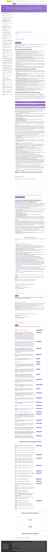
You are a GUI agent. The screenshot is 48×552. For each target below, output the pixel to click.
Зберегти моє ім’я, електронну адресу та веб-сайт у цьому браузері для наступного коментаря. (29, 195)
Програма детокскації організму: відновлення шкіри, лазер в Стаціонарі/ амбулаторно (7, 80)
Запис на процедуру (39, 379)
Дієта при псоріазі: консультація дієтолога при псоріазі (6, 30)
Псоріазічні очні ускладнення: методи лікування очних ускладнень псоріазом (7, 40)
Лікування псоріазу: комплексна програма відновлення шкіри (6, 32)
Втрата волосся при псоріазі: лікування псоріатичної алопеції (7, 56)
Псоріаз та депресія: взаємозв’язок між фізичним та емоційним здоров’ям (7, 60)
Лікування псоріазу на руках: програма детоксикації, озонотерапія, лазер (7, 70)
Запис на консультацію (39, 384)
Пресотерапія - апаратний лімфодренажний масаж (23, 266)
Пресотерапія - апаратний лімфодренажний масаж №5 (26, 423)
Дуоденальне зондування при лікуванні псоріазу (7, 85)
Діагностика (17, 537)
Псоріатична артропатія (19, 63)
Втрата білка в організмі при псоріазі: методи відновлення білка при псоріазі (7, 50)
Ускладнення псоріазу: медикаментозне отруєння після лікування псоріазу (7, 65)
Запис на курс (38, 369)
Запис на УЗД (38, 358)
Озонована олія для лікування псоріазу (7, 89)
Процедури (22, 537)
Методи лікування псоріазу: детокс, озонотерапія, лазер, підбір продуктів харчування (7, 27)
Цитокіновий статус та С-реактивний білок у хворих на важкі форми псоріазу (7, 58)
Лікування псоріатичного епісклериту (7, 42)
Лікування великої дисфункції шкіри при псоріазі (7, 54)
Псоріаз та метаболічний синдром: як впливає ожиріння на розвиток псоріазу (7, 68)
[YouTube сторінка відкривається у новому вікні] (37, 1)
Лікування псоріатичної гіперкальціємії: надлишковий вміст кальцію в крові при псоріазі (7, 63)
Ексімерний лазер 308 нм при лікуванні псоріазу (7, 94)
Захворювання (27, 537)
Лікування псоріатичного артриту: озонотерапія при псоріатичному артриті (7, 34)
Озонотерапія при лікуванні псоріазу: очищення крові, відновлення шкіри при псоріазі (7, 87)
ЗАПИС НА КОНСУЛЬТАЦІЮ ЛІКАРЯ (30, 102)
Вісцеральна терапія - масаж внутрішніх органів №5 (26, 379)
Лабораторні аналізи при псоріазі (6, 18)
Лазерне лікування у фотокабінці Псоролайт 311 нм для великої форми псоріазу (7, 92)
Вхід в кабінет (42, 1)
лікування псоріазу (24, 46)
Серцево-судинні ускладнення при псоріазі (6, 48)
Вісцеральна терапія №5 (24, 309)
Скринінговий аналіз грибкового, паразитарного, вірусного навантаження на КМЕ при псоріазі (7, 21)
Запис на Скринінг (38, 332)
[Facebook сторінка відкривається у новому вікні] (34, 1)
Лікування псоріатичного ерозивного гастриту (7, 74)
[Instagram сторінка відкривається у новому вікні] (36, 1)
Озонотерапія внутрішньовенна (20, 154)
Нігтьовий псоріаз (18, 60)
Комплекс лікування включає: (19, 288)
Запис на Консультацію (39, 330)
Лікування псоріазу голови (5, 36)
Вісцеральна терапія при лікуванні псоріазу (6, 82)
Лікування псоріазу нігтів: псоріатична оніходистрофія (7, 38)
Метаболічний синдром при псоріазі (7, 75)
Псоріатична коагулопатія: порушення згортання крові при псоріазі (7, 44)
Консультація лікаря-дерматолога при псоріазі (7, 15)
